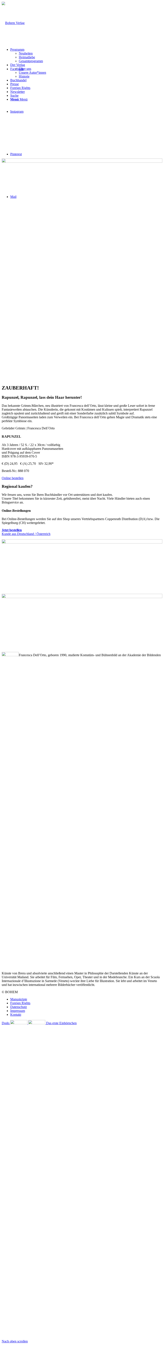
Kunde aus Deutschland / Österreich (26, 532)
